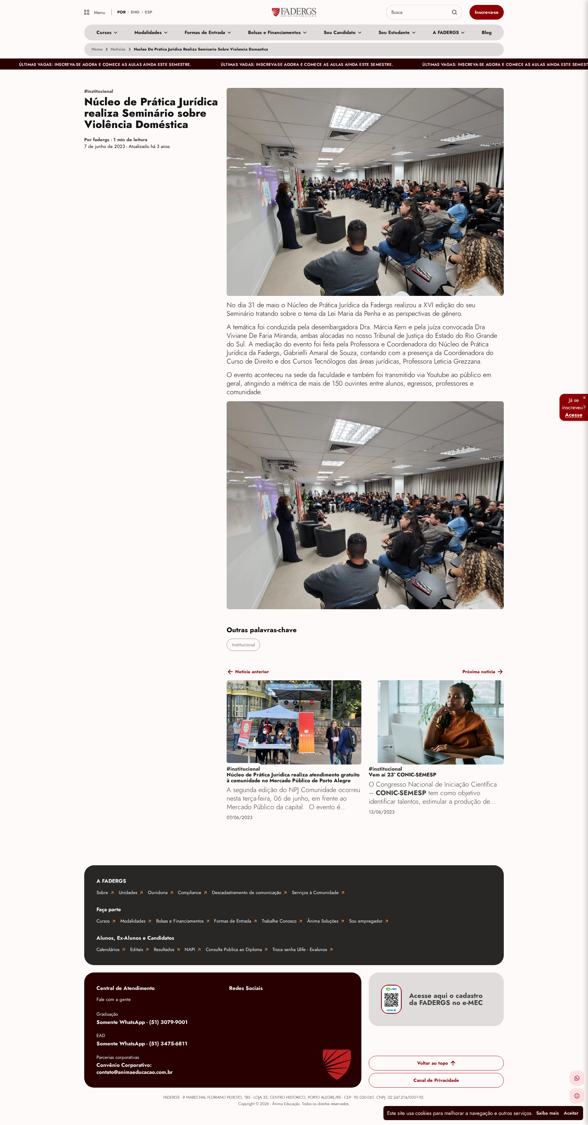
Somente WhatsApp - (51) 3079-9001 (142, 1022)
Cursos (103, 32)
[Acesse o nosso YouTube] (333, 1003)
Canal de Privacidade (436, 1080)
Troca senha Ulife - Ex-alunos (300, 949)
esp (148, 12)
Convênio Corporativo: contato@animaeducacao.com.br (134, 1068)
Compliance (189, 892)
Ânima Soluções (322, 921)
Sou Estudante (394, 32)
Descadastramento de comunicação (246, 892)
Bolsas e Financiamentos (274, 32)
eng (135, 12)
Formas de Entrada (205, 32)
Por (115, 139)
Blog (487, 32)
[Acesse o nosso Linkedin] (284, 1003)
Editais (136, 949)
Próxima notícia (478, 671)
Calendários (107, 949)
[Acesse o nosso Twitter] (309, 1003)
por (121, 12)
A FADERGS (446, 32)
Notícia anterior (252, 671)
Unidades (128, 892)
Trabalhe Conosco (279, 921)
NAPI (190, 949)
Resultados (164, 949)
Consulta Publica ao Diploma (234, 949)
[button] (577, 1078)
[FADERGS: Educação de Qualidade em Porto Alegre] (294, 12)
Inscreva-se (487, 12)
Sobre (102, 892)
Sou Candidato (340, 32)
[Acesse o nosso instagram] (260, 1003)
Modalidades (148, 32)
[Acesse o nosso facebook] (235, 1003)
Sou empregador (366, 921)
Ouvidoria (158, 892)
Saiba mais (547, 1113)
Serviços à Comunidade (315, 892)
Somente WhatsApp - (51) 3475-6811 (141, 1043)
